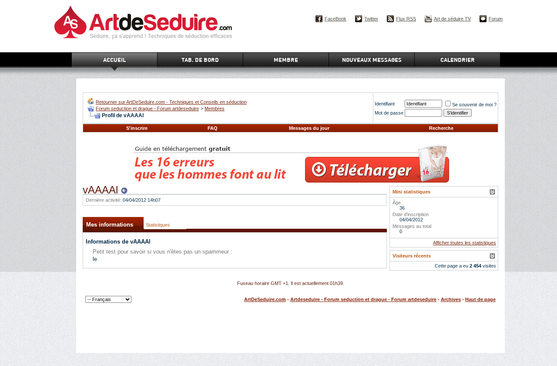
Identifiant (385, 103)
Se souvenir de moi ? (474, 104)
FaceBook (335, 18)
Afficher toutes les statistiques (464, 242)
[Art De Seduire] (90, 102)
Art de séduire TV (452, 18)
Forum (496, 18)
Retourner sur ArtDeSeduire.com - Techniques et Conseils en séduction (171, 102)
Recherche (441, 128)
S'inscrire (137, 128)
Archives (451, 299)
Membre (286, 59)
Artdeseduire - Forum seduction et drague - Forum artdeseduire (363, 299)
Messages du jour (309, 128)
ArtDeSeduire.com (265, 299)
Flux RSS (406, 18)
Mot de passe (389, 112)
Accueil (114, 59)
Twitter (371, 18)
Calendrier (457, 59)
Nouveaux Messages (372, 59)
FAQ (213, 128)
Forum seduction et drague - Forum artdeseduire (147, 108)
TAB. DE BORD (200, 59)
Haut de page (480, 299)
